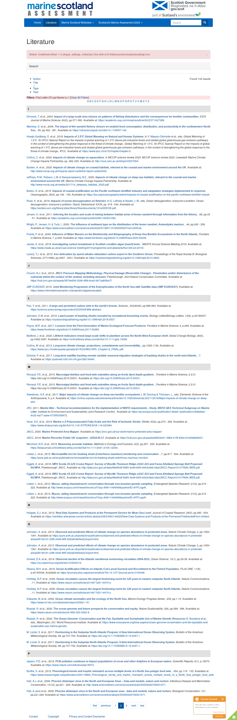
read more (219, 716)
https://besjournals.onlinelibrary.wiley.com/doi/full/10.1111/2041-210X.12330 (74, 447)
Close (223, 699)
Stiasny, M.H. (34, 569)
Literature (51, 22)
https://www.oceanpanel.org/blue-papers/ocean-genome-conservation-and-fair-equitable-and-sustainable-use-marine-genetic (119, 624)
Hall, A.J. (32, 681)
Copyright (53, 716)
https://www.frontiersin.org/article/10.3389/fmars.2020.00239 (112, 238)
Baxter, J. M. (132, 201)
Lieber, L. (32, 454)
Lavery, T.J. (33, 254)
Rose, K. (31, 201)
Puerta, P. (32, 234)
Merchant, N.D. (35, 444)
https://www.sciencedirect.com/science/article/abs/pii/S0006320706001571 (102, 695)
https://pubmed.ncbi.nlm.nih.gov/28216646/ (69, 359)
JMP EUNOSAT (35, 287)
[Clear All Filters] (79, 97)
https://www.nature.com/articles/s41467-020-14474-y (81, 582)
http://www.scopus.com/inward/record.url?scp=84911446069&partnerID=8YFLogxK (98, 487)
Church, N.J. (34, 273)
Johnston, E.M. (35, 316)
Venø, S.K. (33, 421)
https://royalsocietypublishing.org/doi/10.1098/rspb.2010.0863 (124, 258)
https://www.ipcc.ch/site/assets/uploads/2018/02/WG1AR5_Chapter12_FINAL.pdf (77, 349)
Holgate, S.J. (34, 512)
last (142, 705)
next (133, 705)
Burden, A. (33, 167)
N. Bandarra (193, 618)
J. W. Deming (148, 394)
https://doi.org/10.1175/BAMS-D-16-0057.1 (115, 636)
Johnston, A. (34, 532)
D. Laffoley (116, 201)
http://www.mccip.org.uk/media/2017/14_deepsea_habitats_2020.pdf (70, 184)
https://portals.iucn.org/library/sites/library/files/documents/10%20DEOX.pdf (73, 208)
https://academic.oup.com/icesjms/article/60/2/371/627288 (131, 120)
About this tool (218, 712)
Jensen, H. (33, 214)
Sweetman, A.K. (36, 394)
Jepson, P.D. (34, 661)
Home (37, 22)
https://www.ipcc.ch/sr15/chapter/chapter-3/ (106, 151)
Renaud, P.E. (34, 374)
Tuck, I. (58, 224)
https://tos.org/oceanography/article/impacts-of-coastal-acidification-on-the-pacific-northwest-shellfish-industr (148, 194)
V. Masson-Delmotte (159, 136)
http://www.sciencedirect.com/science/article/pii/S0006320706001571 (126, 685)
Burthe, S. (32, 671)
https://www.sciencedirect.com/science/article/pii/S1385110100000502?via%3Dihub (93, 228)
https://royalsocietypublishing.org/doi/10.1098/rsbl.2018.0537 (80, 319)
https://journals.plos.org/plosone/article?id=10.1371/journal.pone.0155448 (102, 572)
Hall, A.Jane (34, 691)
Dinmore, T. (33, 116)
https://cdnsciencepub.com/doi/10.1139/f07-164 (99, 130)
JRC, (29, 408)
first (95, 705)
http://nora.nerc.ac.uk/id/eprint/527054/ (116, 161)
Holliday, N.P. (34, 579)
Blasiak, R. (33, 608)
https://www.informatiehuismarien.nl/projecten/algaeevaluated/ (66, 290)
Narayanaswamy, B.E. (74, 177)
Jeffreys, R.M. (34, 177)
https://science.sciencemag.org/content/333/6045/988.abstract (66, 309)
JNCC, (30, 431)
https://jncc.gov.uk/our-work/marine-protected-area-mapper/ (128, 431)
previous (106, 705)
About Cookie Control (197, 699)
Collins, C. (33, 157)
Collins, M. (33, 345)
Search (33, 66)
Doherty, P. (33, 355)
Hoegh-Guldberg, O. (38, 136)
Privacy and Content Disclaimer (87, 716)
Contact (33, 716)
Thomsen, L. (166, 394)
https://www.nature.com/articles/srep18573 (69, 665)
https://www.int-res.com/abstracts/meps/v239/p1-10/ (60, 602)
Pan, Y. (31, 306)
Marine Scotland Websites (76, 22)
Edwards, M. (34, 599)
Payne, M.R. (34, 325)
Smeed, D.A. (34, 559)
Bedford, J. (33, 335)
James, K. (32, 244)
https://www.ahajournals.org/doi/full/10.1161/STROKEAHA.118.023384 (71, 425)
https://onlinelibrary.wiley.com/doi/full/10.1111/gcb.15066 (95, 339)
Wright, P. (32, 224)
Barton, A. (32, 191)
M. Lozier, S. (34, 632)
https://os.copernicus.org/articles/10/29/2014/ (56, 563)
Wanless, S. (33, 126)
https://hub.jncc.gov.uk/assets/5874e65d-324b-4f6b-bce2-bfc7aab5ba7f (71, 280)
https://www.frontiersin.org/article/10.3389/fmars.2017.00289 (65, 329)
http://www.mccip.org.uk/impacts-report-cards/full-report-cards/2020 (69, 171)
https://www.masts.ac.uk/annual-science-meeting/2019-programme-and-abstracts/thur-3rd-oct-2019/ (87, 248)
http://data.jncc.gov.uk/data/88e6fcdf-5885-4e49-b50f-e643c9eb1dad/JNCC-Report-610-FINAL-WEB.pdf (141, 467)
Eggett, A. (32, 464)
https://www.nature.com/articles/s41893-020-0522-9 (60, 612)
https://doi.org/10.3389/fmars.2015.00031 (116, 378)
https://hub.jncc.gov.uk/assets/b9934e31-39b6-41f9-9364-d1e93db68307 (161, 437)
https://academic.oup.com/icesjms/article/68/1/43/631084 (83, 218)
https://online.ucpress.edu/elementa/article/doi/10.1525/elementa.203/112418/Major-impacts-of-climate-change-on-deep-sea (119, 400)
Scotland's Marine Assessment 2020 (120, 22)
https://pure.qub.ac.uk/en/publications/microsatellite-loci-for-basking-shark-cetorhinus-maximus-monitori (89, 457)
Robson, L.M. (51, 177)
